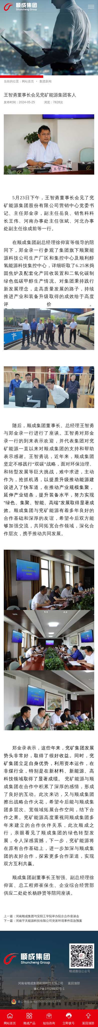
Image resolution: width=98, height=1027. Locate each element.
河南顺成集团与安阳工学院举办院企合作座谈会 (47, 916)
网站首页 (28, 81)
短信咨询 (49, 1018)
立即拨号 (69, 1018)
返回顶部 (74, 983)
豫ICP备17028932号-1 (49, 989)
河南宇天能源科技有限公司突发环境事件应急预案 (49, 920)
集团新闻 (45, 81)
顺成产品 (29, 1018)
